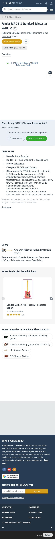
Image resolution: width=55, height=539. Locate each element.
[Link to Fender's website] (10, 28)
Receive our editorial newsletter (17, 485)
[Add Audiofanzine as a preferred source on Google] (10, 476)
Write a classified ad (36, 138)
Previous (3, 298)
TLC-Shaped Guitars (27, 167)
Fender (28, 33)
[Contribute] (26, 42)
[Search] (5, 9)
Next (51, 298)
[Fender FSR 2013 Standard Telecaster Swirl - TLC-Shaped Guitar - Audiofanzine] (12, 3)
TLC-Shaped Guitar (11, 33)
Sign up (36, 491)
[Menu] (51, 9)
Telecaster (6, 36)
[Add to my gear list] (15, 28)
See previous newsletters (13, 497)
